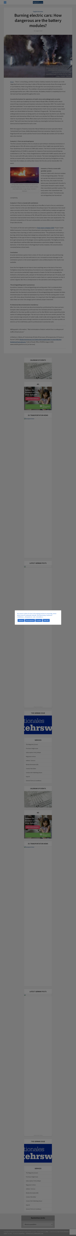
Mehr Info (46, 620)
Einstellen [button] (39, 620)
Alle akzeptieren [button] (30, 620)
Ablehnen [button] (21, 620)
